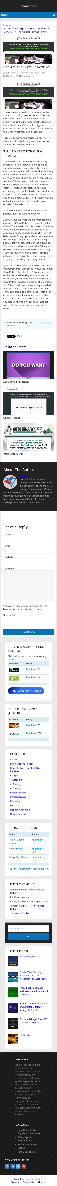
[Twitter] (18, 1166)
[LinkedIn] (13, 1166)
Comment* (10, 568)
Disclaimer (16, 1182)
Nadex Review (16, 848)
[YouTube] (24, 1166)
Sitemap (41, 1182)
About (26, 897)
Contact (26, 913)
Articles (14, 759)
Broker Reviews (18, 792)
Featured (15, 805)
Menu (4, 14)
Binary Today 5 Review (35, 901)
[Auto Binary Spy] (28, 437)
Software (8, 76)
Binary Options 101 (27, 1152)
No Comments (26, 76)
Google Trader (11, 417)
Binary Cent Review (19, 857)
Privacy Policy (29, 1182)
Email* (8, 546)
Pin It (19, 336)
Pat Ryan (10, 72)
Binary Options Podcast (22, 764)
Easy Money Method (16, 381)
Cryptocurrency (18, 797)
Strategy (16, 784)
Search (28, 936)
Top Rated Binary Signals (26, 690)
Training (16, 788)
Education (15, 801)
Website (9, 557)
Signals (16, 775)
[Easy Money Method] (28, 365)
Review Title (9, 615)
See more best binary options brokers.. (29, 868)
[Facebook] (7, 1166)
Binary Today (20, 1179)
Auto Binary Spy (13, 453)
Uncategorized (18, 814)
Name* (8, 534)
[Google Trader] (28, 401)
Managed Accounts (20, 809)
